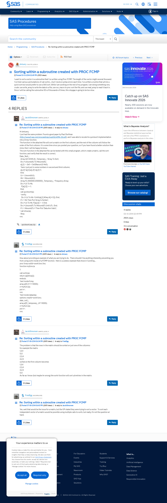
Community (15, 11)
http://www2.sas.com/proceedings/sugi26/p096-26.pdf (43, 137)
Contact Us (149, 4)
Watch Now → (132, 116)
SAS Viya (73, 11)
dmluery (23, 64)
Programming (43, 11)
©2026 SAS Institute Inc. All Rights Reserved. (79, 495)
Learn (28, 11)
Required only (39, 475)
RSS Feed (67, 57)
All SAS (126, 4)
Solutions (106, 11)
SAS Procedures (37, 47)
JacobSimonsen (31, 117)
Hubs (119, 11)
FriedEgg (28, 244)
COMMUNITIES (32, 4)
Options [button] (17, 57)
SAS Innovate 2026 (129, 88)
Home (10, 47)
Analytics (59, 11)
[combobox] (63, 39)
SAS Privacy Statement (43, 457)
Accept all (22, 475)
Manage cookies (31, 484)
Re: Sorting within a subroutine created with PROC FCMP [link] (71, 47)
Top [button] (14, 437)
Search (137, 4)
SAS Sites (155, 4)
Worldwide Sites (143, 4)
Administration (89, 11)
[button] (11, 72)
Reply (114, 98)
